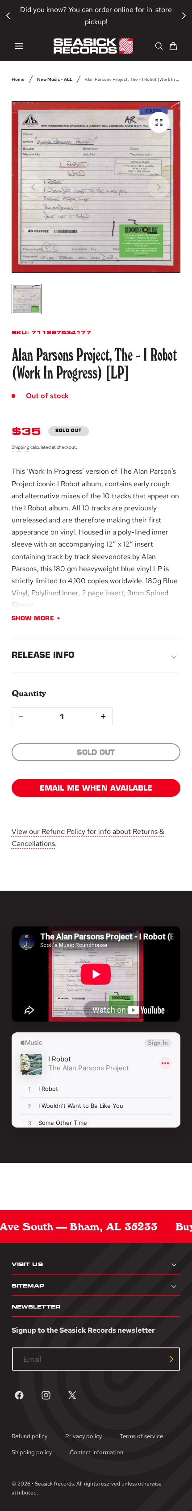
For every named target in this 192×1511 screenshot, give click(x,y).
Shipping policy (32, 1452)
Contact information (96, 1452)
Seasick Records (54, 1483)
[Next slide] (159, 187)
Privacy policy (83, 1436)
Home (18, 79)
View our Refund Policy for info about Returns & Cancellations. (88, 837)
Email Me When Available (96, 787)
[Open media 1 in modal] (159, 122)
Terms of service (141, 1436)
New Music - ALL (54, 79)
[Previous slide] (33, 187)
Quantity (29, 693)
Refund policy (29, 1436)
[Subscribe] (171, 1359)
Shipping (20, 447)
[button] (19, 46)
